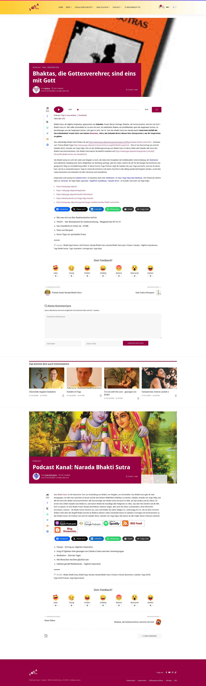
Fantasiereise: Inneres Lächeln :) (155, 391)
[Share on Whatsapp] (47, 127)
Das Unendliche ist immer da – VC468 (72, 226)
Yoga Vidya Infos (50, 475)
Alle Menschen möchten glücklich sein (73, 559)
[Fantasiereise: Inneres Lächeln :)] (159, 378)
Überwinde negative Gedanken (42, 391)
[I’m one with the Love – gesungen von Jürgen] (121, 378)
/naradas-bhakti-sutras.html (120, 142)
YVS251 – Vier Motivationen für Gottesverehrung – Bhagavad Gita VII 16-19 (89, 221)
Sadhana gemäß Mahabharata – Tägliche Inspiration (79, 564)
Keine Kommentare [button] (150, 636)
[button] (163, 7)
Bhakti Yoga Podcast (71, 245)
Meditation (154, 160)
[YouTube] (169, 672)
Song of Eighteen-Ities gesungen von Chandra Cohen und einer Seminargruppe (90, 551)
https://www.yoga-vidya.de (66, 186)
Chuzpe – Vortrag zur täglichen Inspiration (75, 547)
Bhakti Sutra (62, 494)
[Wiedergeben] (58, 109)
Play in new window (68, 115)
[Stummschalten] (156, 109)
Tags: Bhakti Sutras (61, 248)
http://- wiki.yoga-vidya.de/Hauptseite (70, 190)
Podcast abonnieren (125, 575)
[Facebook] (166, 672)
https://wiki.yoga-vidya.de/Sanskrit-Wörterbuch (74, 194)
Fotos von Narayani (65, 230)
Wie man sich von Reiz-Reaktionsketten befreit (77, 217)
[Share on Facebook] (47, 116)
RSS (63, 118)
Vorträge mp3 (88, 248)
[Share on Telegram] (47, 133)
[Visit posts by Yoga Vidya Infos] (36, 476)
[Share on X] (47, 122)
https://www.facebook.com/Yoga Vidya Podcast (74, 198)
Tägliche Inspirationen (149, 245)
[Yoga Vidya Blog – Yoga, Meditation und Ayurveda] (33, 672)
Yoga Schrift (146, 575)
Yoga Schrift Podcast (61, 578)
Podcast (37, 67)
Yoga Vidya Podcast (77, 578)
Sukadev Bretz (81, 178)
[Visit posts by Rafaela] (36, 89)
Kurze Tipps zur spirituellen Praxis (71, 234)
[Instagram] (172, 672)
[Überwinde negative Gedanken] (46, 378)
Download (83, 115)
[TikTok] (175, 672)
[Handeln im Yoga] (84, 378)
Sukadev (136, 245)
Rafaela (47, 88)
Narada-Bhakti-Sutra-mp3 (116, 245)
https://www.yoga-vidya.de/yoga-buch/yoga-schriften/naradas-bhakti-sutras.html (87, 202)
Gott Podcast (84, 245)
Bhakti (66, 575)
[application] (107, 108)
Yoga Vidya (98, 248)
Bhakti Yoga (83, 575)
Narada (91, 575)
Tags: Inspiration (75, 248)
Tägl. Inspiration (50, 67)
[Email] (47, 139)
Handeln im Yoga (74, 391)
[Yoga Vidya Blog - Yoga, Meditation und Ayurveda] (34, 7)
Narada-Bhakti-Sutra (97, 245)
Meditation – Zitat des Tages (69, 555)
